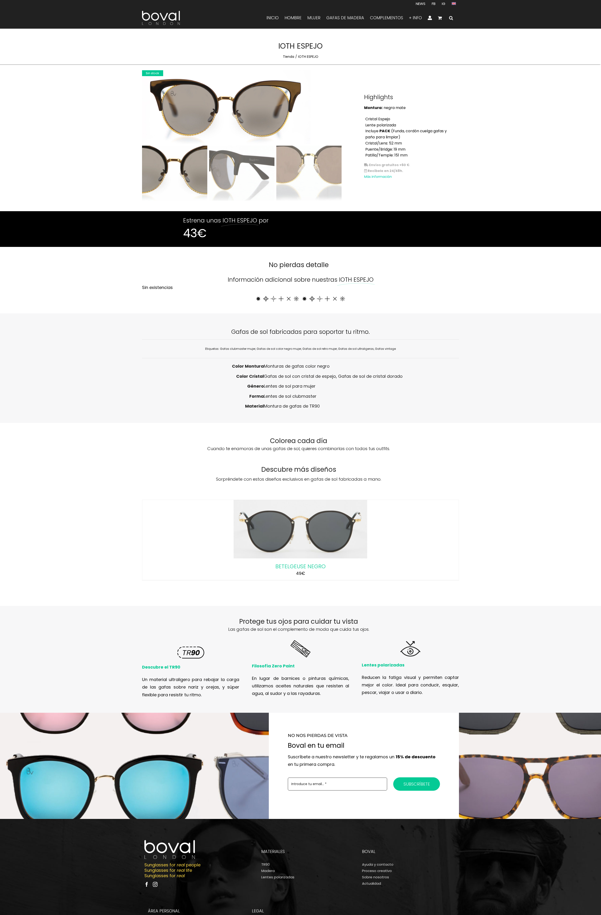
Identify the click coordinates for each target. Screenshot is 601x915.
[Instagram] (155, 884)
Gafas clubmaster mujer (237, 349)
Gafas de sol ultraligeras (356, 349)
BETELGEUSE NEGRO (300, 566)
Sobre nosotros (375, 877)
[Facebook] (146, 884)
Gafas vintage (385, 349)
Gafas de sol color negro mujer (279, 349)
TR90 (265, 864)
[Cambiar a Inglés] (454, 3)
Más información (378, 176)
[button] (451, 17)
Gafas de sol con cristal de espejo (300, 376)
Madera (268, 870)
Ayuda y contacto (377, 864)
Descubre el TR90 (161, 667)
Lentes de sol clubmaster (290, 396)
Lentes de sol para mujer (290, 386)
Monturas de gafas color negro (297, 366)
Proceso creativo (377, 870)
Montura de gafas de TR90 (292, 406)
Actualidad (371, 883)
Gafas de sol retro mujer (319, 349)
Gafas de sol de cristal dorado (370, 376)
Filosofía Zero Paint (273, 666)
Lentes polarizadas (383, 665)
